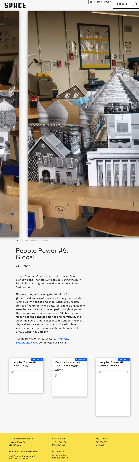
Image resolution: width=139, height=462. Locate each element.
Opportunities (59, 455)
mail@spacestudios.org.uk (22, 456)
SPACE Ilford (58, 439)
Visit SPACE (58, 451)
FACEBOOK (101, 442)
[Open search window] (135, 4)
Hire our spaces (60, 458)
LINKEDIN (101, 445)
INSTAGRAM (102, 439)
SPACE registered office (21, 439)
